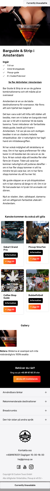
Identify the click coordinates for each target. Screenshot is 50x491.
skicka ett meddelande (27, 379)
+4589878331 (13, 455)
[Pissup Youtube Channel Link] (25, 467)
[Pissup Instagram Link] (31, 467)
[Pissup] (25, 4)
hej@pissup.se (25, 459)
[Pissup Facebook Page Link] (18, 467)
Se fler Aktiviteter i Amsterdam (25, 82)
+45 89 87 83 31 (28, 373)
